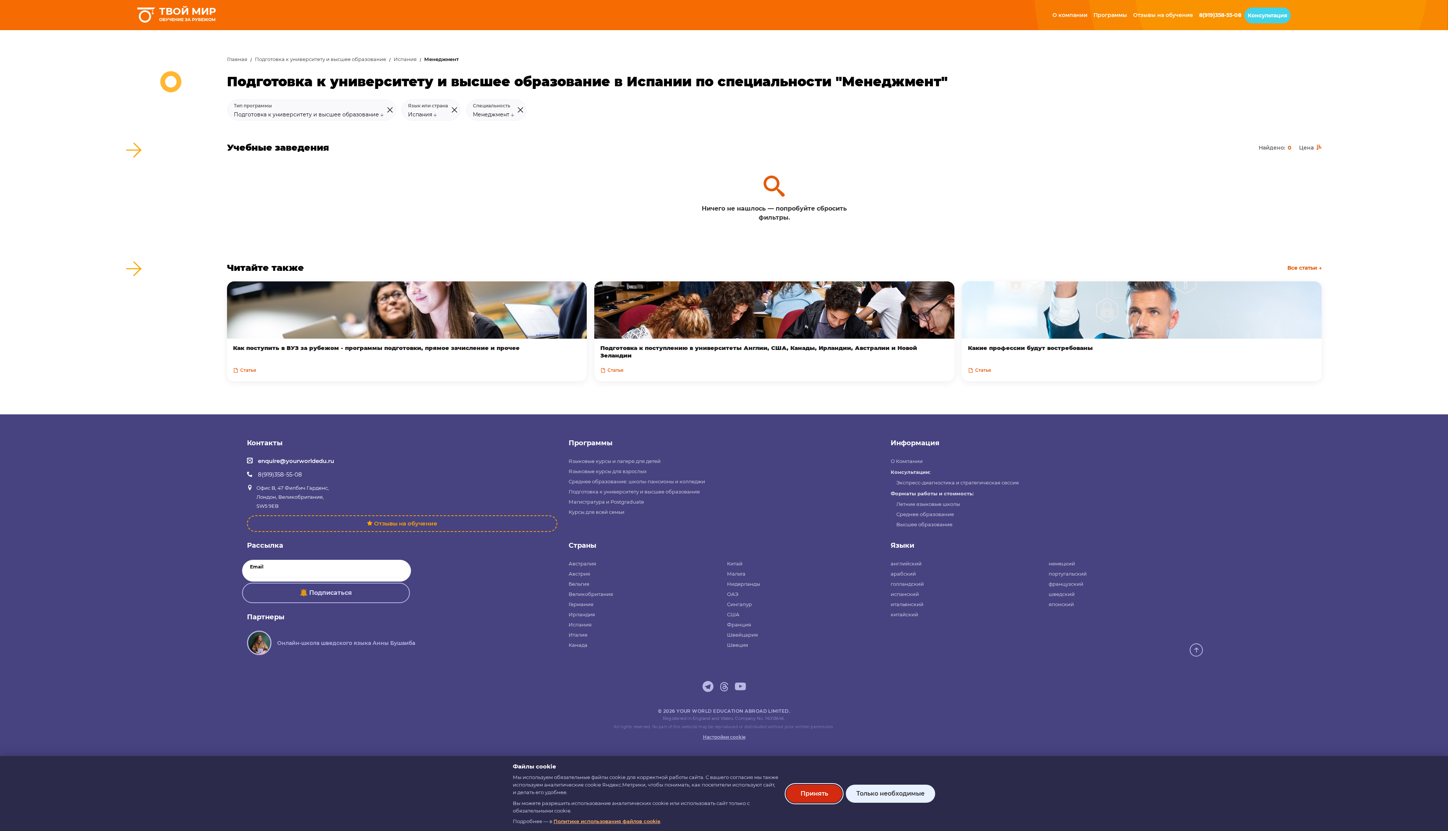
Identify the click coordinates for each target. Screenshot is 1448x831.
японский (1061, 604)
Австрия (579, 574)
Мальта (736, 574)
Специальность (491, 105)
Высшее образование (924, 524)
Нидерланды (743, 584)
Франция (739, 625)
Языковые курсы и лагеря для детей (615, 461)
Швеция (737, 645)
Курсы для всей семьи (596, 512)
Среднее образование (925, 514)
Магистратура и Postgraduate (606, 502)
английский (906, 564)
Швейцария (742, 635)
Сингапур (739, 604)
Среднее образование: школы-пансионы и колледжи (637, 481)
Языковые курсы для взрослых (608, 471)
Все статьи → (1304, 267)
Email (257, 567)
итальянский (907, 604)
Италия (578, 635)
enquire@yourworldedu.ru (296, 460)
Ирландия (582, 614)
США (733, 614)
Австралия (582, 564)
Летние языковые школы (928, 504)
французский (1066, 584)
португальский (1068, 574)
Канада (578, 645)
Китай (734, 564)
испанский (905, 594)
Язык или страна (428, 105)
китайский (904, 614)
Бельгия (579, 584)
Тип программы (253, 105)
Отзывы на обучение (405, 523)
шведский (1062, 594)
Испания (405, 59)
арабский (903, 574)
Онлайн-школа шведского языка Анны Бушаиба (346, 643)
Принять (814, 793)
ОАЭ (732, 594)
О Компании (907, 461)
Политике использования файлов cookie (607, 821)
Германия (581, 604)
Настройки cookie (724, 737)
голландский (907, 584)
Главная (237, 59)
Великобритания (591, 594)
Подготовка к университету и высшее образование (320, 59)
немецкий (1062, 564)
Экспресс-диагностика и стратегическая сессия (957, 483)
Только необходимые (890, 793)
